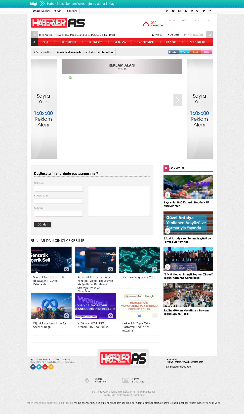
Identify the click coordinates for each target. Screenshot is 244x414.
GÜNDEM (70, 42)
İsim (39, 182)
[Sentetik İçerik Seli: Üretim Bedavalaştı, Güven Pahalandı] (51, 272)
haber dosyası (117, 403)
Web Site (38, 208)
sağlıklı (176, 403)
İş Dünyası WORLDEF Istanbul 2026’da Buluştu (93, 325)
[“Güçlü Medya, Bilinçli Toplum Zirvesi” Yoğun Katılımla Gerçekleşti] (188, 269)
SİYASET (97, 42)
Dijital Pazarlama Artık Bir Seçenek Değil (49, 325)
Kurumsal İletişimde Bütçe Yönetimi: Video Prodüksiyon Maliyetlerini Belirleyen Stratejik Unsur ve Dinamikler (95, 284)
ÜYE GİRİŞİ (174, 35)
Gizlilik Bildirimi (42, 10)
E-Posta (41, 195)
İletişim (73, 10)
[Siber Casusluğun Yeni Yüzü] (139, 272)
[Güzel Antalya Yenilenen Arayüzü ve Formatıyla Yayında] (188, 233)
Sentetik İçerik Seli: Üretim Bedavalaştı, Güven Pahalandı (49, 280)
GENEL (46, 42)
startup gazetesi (162, 403)
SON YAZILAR (177, 168)
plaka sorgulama (135, 403)
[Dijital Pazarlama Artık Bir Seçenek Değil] (51, 318)
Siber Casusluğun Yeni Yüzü (138, 277)
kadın (193, 403)
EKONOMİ (148, 42)
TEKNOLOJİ (198, 42)
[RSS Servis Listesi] (51, 367)
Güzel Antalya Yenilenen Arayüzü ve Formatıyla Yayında (187, 240)
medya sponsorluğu (84, 403)
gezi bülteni (102, 403)
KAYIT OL (158, 35)
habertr (201, 403)
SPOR (172, 42)
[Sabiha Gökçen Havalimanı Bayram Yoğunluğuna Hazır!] (188, 305)
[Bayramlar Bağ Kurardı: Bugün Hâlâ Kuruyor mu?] (188, 197)
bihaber (149, 403)
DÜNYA (122, 42)
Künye (59, 10)
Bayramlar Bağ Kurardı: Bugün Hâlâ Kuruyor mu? (186, 204)
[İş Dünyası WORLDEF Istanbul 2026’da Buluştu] (95, 318)
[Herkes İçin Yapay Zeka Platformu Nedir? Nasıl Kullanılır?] (139, 318)
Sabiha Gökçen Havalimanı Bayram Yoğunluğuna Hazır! (186, 312)
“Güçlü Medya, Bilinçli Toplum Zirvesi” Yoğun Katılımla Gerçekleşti (188, 276)
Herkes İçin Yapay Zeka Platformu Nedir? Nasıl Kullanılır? (136, 326)
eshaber (185, 403)
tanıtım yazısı (213, 403)
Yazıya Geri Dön (43, 51)
